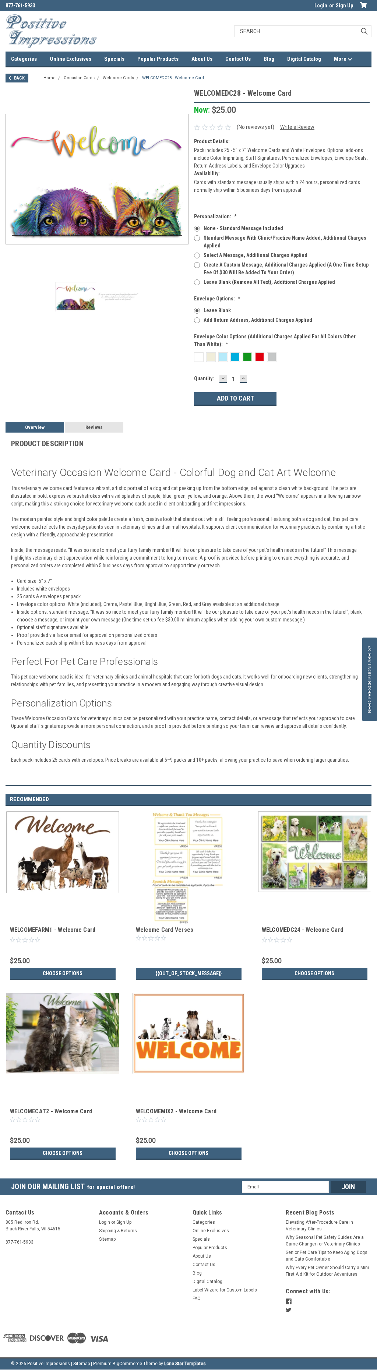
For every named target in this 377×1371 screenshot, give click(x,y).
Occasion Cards (79, 77)
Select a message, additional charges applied (255, 255)
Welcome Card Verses (165, 929)
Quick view (62, 919)
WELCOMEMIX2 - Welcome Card (176, 1111)
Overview (35, 427)
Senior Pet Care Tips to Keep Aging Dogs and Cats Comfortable (326, 1256)
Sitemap (107, 1239)
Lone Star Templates (185, 1363)
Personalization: (215, 216)
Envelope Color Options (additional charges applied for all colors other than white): (275, 340)
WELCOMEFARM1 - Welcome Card (53, 929)
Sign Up (344, 5)
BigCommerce (127, 1363)
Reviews (94, 427)
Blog (269, 59)
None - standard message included (243, 228)
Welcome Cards (118, 77)
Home (49, 77)
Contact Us (238, 59)
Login (320, 5)
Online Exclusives (70, 59)
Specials (114, 59)
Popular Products (158, 59)
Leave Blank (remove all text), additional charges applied (269, 282)
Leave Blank (217, 310)
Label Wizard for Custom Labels (225, 1290)
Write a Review (297, 127)
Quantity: (204, 378)
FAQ (197, 1298)
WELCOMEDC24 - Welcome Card (302, 929)
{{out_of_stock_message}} (188, 973)
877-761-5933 (20, 5)
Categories (24, 59)
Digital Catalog (304, 59)
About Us (201, 59)
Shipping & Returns (118, 1230)
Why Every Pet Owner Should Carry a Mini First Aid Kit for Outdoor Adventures (327, 1271)
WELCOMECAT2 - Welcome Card (51, 1111)
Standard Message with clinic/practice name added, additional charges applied (285, 242)
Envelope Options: (217, 299)
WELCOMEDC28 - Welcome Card (173, 77)
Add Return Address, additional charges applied (258, 320)
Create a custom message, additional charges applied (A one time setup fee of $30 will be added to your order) (286, 268)
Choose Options (62, 973)
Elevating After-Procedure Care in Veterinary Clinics (319, 1225)
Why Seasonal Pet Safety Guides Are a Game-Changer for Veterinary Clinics (325, 1241)
